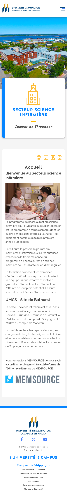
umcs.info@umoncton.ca (33, 477)
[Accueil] (21, 8)
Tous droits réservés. (33, 450)
